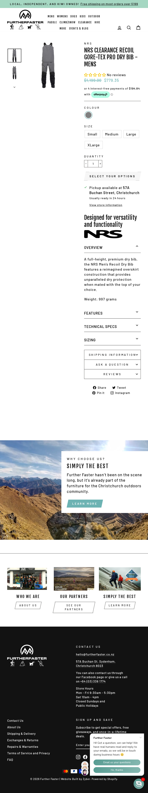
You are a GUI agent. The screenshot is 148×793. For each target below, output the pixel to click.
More (63, 28)
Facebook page (93, 677)
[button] (95, 75)
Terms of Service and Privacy (28, 753)
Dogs (73, 16)
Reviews (112, 374)
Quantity (94, 156)
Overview (93, 247)
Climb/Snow (67, 22)
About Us (28, 605)
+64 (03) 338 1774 (93, 681)
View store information (105, 205)
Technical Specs (100, 326)
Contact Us (15, 720)
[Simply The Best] (120, 579)
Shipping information (112, 354)
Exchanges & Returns (22, 740)
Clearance (85, 22)
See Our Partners (74, 607)
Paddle (52, 22)
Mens (51, 16)
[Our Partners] (74, 579)
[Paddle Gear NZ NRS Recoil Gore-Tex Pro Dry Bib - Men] (103, 234)
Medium (112, 134)
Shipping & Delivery (21, 733)
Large (131, 134)
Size (88, 126)
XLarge (94, 145)
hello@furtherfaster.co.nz (95, 654)
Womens (62, 16)
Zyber (86, 779)
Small (92, 134)
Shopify (112, 779)
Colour (92, 107)
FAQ (10, 759)
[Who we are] (28, 579)
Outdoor (94, 16)
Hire (97, 22)
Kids (83, 16)
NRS (88, 43)
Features (93, 313)
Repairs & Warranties (22, 746)
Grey (88, 115)
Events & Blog (79, 28)
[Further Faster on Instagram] (78, 756)
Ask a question (112, 364)
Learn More (84, 503)
